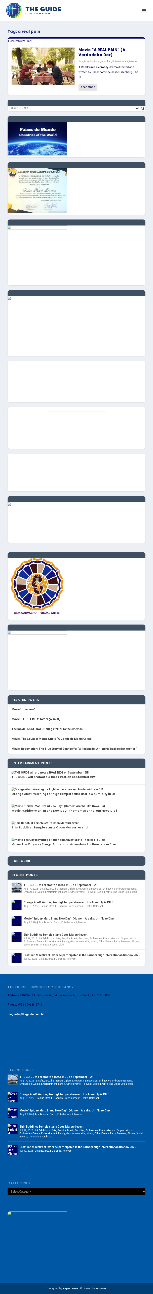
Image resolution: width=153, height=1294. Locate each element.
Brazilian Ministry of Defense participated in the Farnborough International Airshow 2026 (82, 955)
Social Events (104, 892)
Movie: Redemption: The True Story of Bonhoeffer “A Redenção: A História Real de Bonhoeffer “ (74, 748)
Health (88, 906)
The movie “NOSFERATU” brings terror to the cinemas (47, 729)
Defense (60, 958)
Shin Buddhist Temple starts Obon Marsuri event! (50, 827)
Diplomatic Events (78, 888)
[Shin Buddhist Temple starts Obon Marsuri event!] (17, 937)
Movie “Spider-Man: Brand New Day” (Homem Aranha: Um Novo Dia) (64, 811)
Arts (80, 61)
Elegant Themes (70, 1289)
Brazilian (106, 61)
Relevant (91, 892)
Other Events (77, 892)
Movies (133, 61)
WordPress (101, 1289)
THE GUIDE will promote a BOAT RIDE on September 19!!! (54, 777)
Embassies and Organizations (119, 888)
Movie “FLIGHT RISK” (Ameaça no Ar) (36, 719)
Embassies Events (34, 892)
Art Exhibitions (47, 938)
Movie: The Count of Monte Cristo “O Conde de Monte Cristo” (52, 738)
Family (65, 892)
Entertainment (120, 61)
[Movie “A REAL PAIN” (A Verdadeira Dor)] (43, 66)
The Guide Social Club (125, 892)
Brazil (97, 61)
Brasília (88, 61)
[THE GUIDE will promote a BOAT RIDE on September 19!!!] (17, 888)
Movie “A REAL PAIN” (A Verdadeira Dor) (101, 52)
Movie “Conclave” (23, 709)
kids (87, 941)
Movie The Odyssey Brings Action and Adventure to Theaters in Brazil (65, 844)
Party (117, 941)
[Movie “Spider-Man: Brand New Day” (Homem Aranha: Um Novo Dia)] (17, 921)
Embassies (95, 888)
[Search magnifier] (142, 108)
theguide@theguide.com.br (26, 1014)
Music (94, 941)
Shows (135, 941)
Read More (88, 87)
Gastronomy (77, 941)
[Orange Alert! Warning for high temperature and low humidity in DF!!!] (17, 905)
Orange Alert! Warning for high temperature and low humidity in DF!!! (65, 794)
